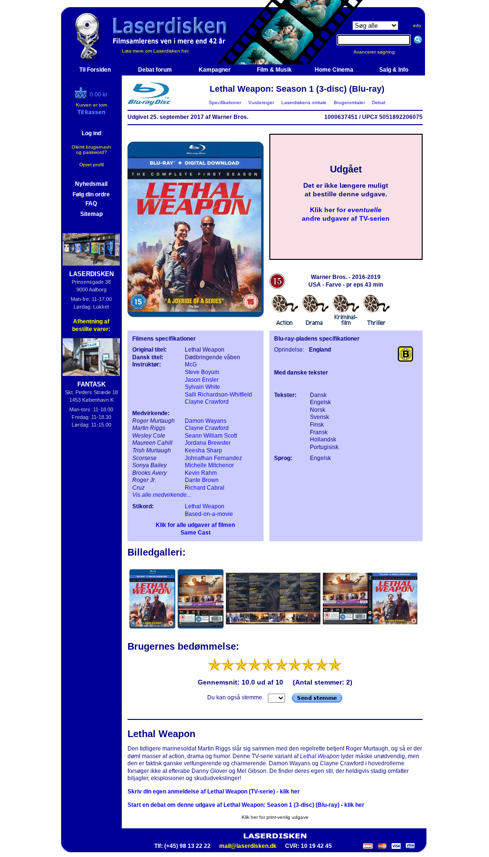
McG (191, 364)
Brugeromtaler (349, 102)
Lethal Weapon (204, 506)
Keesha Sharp (203, 450)
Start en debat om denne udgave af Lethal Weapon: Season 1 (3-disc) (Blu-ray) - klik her (246, 805)
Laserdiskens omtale (304, 102)
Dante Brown (202, 480)
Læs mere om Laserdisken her (155, 51)
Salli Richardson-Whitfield (218, 394)
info (417, 25)
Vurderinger (261, 102)
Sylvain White (202, 387)
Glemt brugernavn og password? (91, 149)
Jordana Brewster (208, 442)
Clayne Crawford (207, 401)
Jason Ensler (202, 379)
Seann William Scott (211, 435)
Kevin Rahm (201, 473)
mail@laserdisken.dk (247, 846)
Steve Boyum (202, 372)
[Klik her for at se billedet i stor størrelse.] (153, 630)
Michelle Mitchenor (209, 465)
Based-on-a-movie (209, 514)
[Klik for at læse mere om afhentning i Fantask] (91, 357)
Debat (378, 102)
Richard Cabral (204, 487)
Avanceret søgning (379, 51)
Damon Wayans (205, 421)
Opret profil (91, 164)
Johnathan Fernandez (213, 458)
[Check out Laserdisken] (82, 97)
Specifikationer (225, 102)
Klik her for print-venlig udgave (275, 817)
